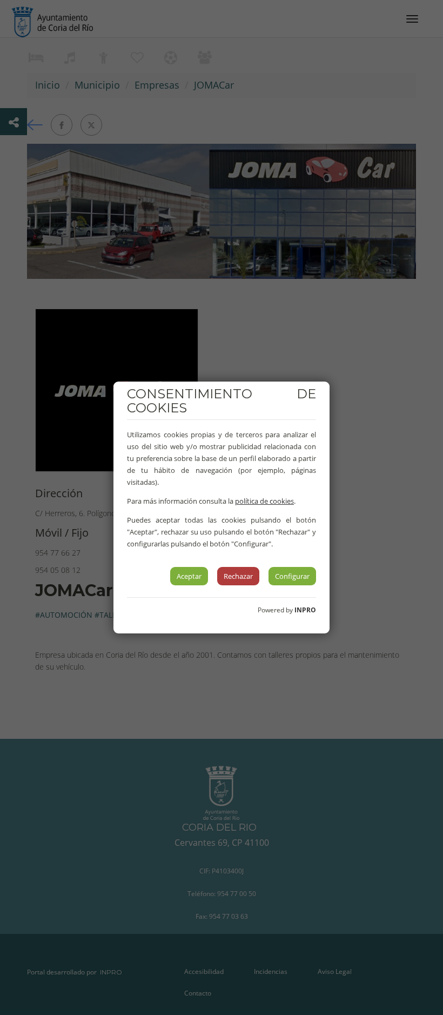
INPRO (305, 610)
